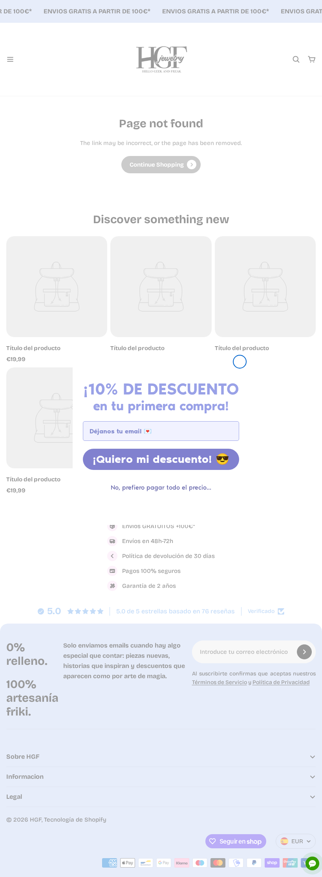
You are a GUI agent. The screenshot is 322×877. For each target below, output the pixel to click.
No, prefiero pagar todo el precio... (161, 487)
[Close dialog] (239, 361)
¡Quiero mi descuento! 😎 (161, 459)
